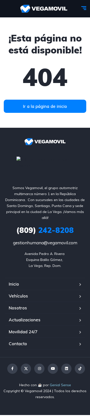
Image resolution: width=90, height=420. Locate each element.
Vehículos (18, 295)
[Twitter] (26, 369)
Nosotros (18, 307)
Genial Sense (60, 385)
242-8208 (45, 230)
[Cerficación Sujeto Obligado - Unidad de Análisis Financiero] (45, 162)
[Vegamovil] (44, 9)
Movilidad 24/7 (23, 331)
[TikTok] (80, 369)
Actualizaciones (24, 319)
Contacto (18, 343)
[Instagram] (39, 369)
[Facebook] (12, 369)
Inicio (14, 284)
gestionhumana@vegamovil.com (45, 242)
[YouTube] (53, 369)
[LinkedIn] (66, 369)
